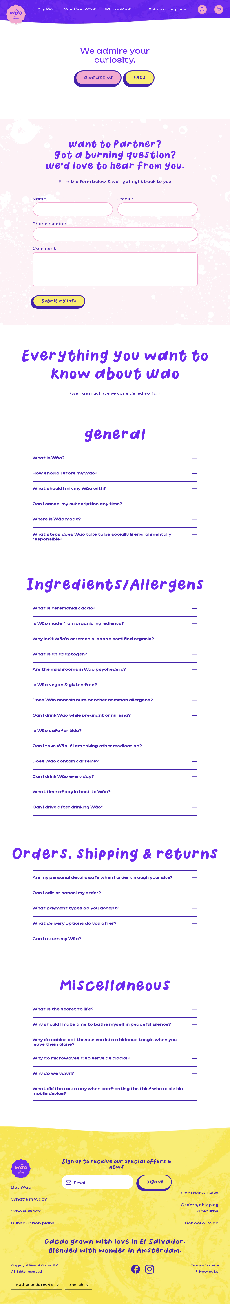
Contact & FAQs (200, 1193)
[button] (219, 9)
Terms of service (205, 1265)
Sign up (155, 1182)
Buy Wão (21, 1187)
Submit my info (59, 301)
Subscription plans (167, 9)
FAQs (139, 78)
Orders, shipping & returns (200, 1208)
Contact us (98, 78)
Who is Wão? (26, 1211)
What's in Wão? (29, 1199)
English (76, 1284)
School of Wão (202, 1223)
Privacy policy (207, 1271)
